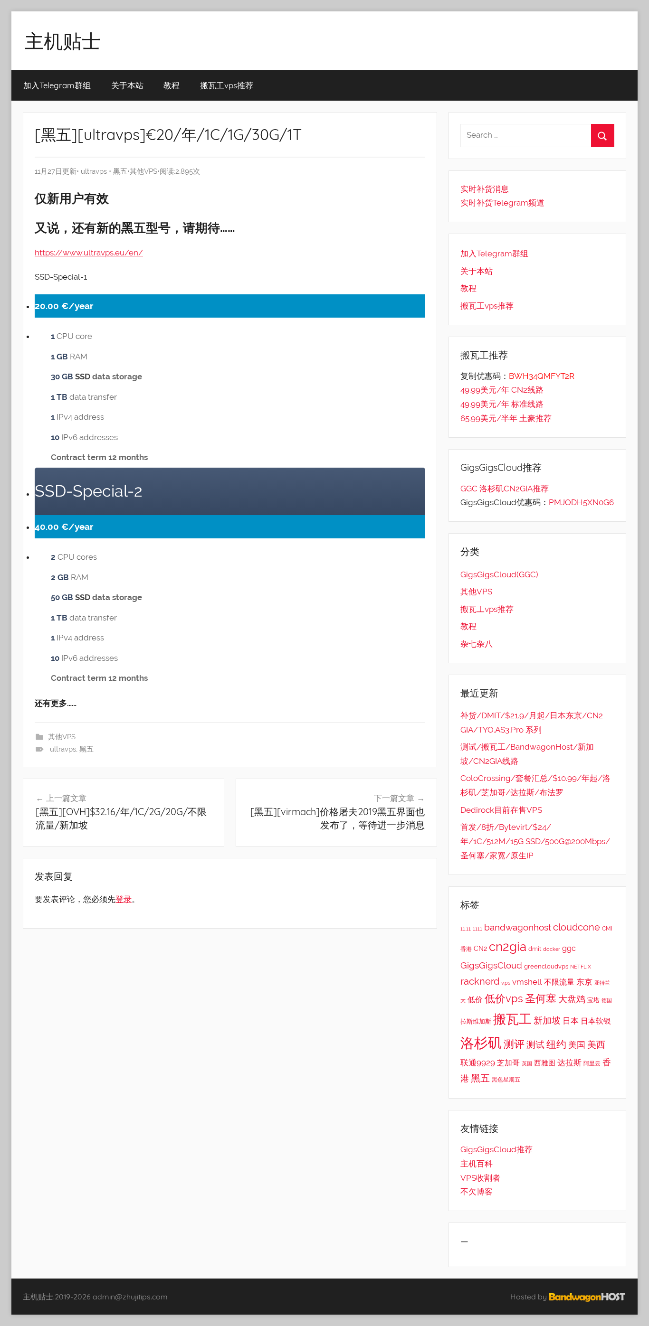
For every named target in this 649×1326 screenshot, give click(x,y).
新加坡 (547, 1020)
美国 (576, 1045)
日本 (571, 1020)
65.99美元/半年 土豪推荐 (506, 418)
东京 (584, 982)
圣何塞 (540, 999)
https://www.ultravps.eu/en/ (89, 252)
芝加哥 (508, 1062)
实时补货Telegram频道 (502, 202)
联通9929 (477, 1062)
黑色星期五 (506, 1079)
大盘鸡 (571, 999)
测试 (535, 1044)
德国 (606, 1000)
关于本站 (127, 85)
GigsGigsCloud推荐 (496, 1149)
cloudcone (576, 927)
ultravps (94, 171)
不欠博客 (476, 1191)
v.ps (505, 982)
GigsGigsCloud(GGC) (499, 574)
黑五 (120, 171)
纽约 (556, 1044)
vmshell (527, 982)
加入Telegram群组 (57, 85)
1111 (477, 928)
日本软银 (596, 1020)
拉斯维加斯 (475, 1021)
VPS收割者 (480, 1178)
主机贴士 (63, 41)
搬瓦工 (512, 1018)
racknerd (479, 981)
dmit (534, 948)
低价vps (504, 998)
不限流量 (559, 982)
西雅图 (544, 1063)
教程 (171, 85)
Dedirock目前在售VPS (501, 810)
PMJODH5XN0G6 (581, 502)
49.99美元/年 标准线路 (502, 404)
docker (551, 949)
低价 (475, 999)
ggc (569, 948)
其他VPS (143, 171)
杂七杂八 (476, 644)
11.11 (465, 928)
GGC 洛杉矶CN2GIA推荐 (504, 488)
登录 (123, 899)
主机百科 (476, 1163)
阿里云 (592, 1063)
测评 (514, 1044)
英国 (527, 1063)
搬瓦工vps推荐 (226, 85)
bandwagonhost (517, 927)
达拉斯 (569, 1062)
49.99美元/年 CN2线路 (502, 390)
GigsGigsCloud (491, 965)
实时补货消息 (484, 189)
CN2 (480, 948)
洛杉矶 (481, 1042)
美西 (596, 1044)
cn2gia (507, 946)
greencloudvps (546, 966)
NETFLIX (580, 966)
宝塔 (593, 1000)
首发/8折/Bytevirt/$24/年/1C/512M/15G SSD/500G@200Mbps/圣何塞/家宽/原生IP (535, 841)
